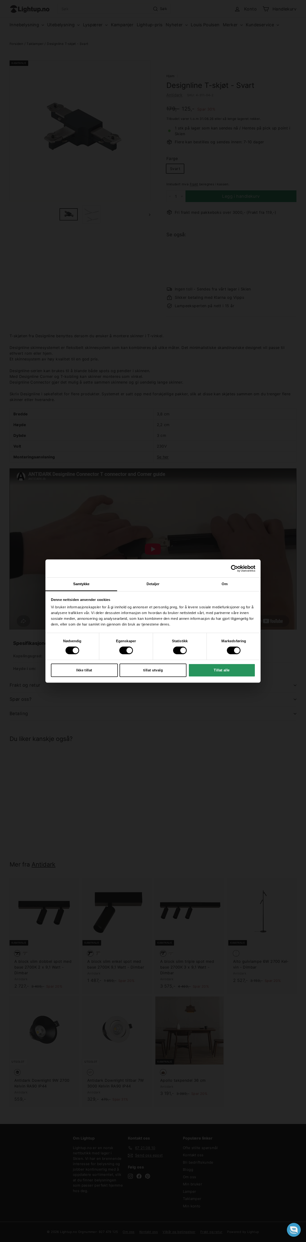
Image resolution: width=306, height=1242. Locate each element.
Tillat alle (222, 670)
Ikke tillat (84, 670)
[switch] (126, 650)
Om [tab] (225, 584)
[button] (294, 1230)
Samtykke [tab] (81, 584)
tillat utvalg (153, 670)
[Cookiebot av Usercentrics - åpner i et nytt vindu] (234, 568)
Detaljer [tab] (153, 584)
